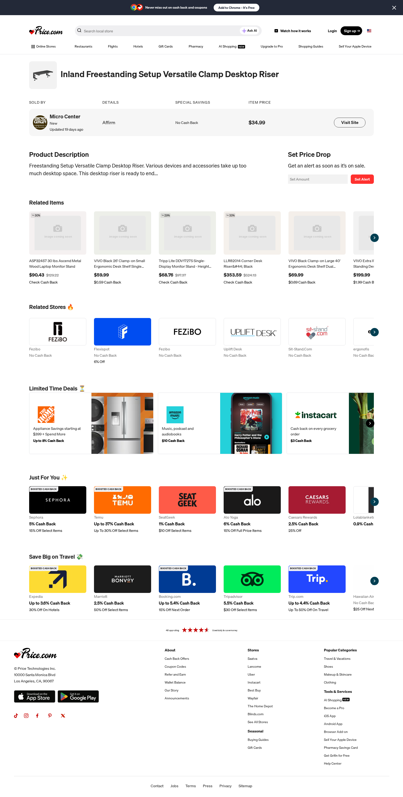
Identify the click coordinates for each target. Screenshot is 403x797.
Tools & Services (338, 691)
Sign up (350, 31)
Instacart (254, 682)
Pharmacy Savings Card (341, 747)
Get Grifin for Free (337, 755)
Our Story (171, 690)
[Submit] (79, 32)
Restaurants (83, 46)
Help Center (332, 763)
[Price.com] (35, 663)
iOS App (330, 715)
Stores (253, 650)
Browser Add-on (336, 731)
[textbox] (369, 30)
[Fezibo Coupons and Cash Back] (57, 341)
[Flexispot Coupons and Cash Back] (122, 341)
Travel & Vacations (337, 658)
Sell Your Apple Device (355, 46)
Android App (333, 723)
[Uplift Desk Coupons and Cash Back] (252, 341)
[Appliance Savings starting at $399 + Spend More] (91, 423)
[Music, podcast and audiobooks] (220, 423)
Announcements (177, 698)
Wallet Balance (175, 682)
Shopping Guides (311, 46)
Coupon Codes (175, 666)
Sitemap (245, 786)
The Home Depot (260, 706)
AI (252, 30)
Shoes (328, 666)
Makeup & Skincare (338, 674)
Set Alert (362, 179)
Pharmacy (196, 46)
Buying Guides (258, 739)
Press (207, 786)
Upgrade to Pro (272, 46)
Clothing (330, 682)
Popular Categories (340, 650)
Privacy (225, 786)
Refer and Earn (175, 674)
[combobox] (168, 31)
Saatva (252, 658)
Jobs (174, 786)
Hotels (138, 46)
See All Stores (258, 722)
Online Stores (46, 46)
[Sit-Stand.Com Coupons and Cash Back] (317, 341)
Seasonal (255, 731)
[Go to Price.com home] (46, 31)
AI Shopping (228, 46)
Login (332, 31)
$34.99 (257, 122)
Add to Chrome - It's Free (236, 7)
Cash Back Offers (177, 658)
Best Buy (254, 690)
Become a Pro (334, 708)
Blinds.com (256, 714)
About (170, 650)
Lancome (254, 666)
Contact (157, 786)
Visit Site (349, 122)
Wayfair (253, 698)
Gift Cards (166, 46)
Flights (113, 46)
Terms (190, 786)
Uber (251, 674)
